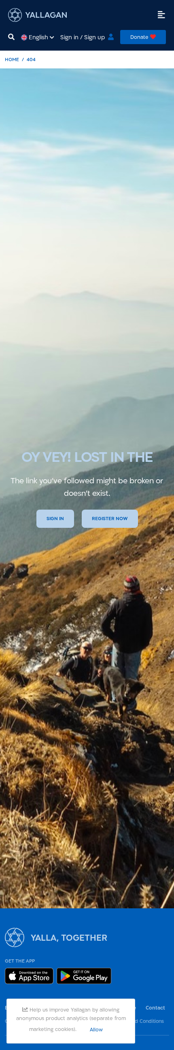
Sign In (55, 518)
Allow (96, 1029)
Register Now (110, 518)
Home (12, 59)
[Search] (11, 37)
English (38, 37)
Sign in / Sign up (82, 37)
